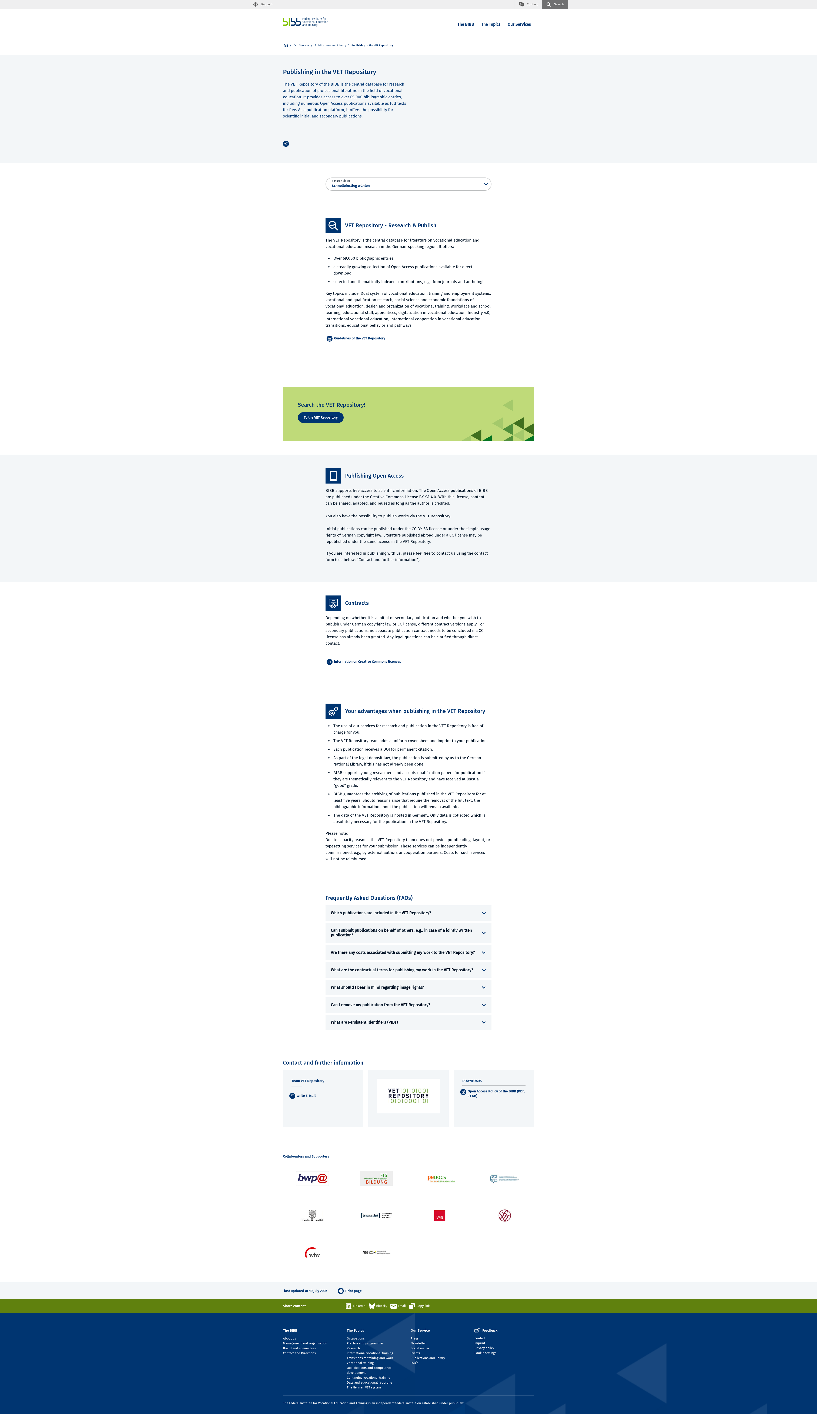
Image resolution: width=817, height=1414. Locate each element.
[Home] (305, 22)
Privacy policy (484, 1348)
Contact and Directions (299, 1353)
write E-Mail (306, 1096)
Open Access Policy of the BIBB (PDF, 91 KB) (496, 1093)
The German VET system (364, 1387)
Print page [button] (353, 1291)
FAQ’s (414, 1363)
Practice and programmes (365, 1343)
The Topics (490, 24)
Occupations (356, 1338)
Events (415, 1353)
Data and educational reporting (369, 1382)
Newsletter (418, 1343)
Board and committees (299, 1348)
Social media (420, 1348)
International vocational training (370, 1353)
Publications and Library (330, 45)
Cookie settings (485, 1353)
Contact (479, 1338)
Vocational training (360, 1363)
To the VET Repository (321, 417)
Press (414, 1338)
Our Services (519, 24)
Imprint (479, 1343)
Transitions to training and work (370, 1358)
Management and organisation (305, 1343)
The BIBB (465, 24)
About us (289, 1338)
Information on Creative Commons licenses (367, 662)
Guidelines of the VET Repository (359, 338)
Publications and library (428, 1358)
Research (353, 1348)
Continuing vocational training (368, 1378)
